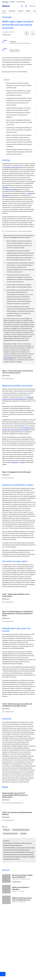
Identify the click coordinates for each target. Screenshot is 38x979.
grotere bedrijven (9, 358)
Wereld (28, 11)
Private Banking (20, 1)
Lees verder (16, 859)
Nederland (12, 11)
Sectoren (20, 11)
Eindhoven (14, 462)
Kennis (4, 11)
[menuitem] (6, 829)
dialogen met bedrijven (12, 189)
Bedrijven (12, 1)
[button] (27, 33)
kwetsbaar (5, 187)
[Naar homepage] (6, 6)
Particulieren (5, 1)
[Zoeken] (22, 6)
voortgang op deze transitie (12, 167)
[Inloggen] (26, 6)
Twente (22, 462)
